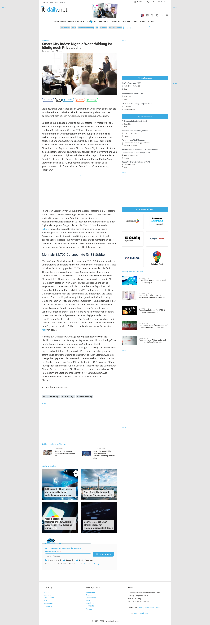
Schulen (46, 228)
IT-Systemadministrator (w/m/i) (134, 121)
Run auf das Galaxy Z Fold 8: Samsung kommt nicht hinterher (152, 296)
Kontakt (47, 592)
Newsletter (90, 603)
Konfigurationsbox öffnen (150, 607)
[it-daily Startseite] (58, 9)
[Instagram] (152, 15)
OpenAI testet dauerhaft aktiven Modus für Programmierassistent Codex (98, 525)
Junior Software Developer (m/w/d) (136, 162)
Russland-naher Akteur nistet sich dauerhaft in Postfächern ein (152, 341)
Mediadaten (90, 592)
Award (88, 600)
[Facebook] (157, 15)
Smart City (68, 396)
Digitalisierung (52, 396)
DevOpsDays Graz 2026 (131, 83)
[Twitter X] (162, 15)
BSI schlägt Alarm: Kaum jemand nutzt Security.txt (152, 281)
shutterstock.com (141, 613)
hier (44, 329)
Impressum (48, 603)
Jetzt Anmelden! (104, 554)
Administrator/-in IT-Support (133, 140)
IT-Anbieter (90, 606)
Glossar (89, 595)
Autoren (89, 609)
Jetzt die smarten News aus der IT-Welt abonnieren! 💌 (63, 550)
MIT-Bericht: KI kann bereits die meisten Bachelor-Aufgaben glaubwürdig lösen (59, 492)
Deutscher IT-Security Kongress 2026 (137, 104)
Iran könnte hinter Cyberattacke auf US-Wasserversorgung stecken (153, 326)
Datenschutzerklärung (91, 564)
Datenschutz (49, 598)
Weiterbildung (85, 396)
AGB (45, 600)
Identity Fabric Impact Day (132, 93)
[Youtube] (166, 15)
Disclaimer (48, 606)
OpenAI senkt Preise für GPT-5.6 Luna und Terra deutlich (152, 311)
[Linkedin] (147, 15)
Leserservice (91, 598)
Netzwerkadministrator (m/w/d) (135, 131)
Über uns (47, 595)
